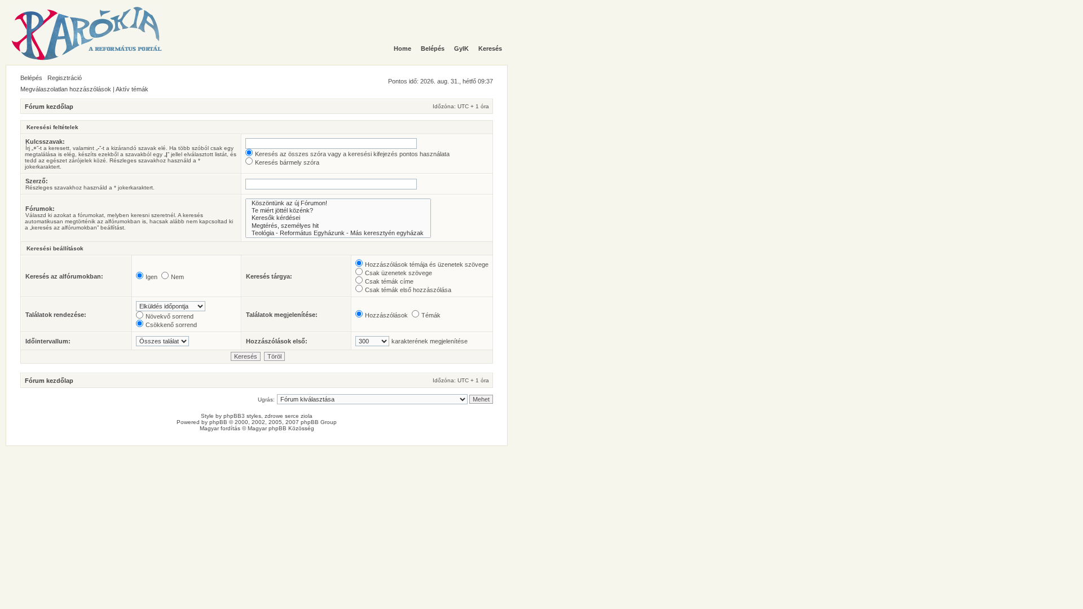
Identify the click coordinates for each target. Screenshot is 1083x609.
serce (292, 416)
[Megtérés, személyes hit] (338, 226)
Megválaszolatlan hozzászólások (65, 89)
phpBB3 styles (242, 416)
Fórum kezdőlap (49, 106)
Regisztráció (64, 77)
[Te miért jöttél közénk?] (338, 210)
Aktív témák (132, 89)
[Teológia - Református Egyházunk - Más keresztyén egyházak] (338, 233)
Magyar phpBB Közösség (281, 428)
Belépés (31, 77)
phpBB (218, 422)
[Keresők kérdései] (338, 218)
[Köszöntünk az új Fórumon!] (338, 203)
